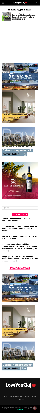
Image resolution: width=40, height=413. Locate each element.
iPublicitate (20, 410)
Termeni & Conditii (30, 396)
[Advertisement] (20, 41)
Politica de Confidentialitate (13, 396)
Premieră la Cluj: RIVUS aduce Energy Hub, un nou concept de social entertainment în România (19, 228)
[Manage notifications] (35, 408)
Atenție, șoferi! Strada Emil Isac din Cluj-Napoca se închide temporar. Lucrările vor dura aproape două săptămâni (20, 259)
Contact (21, 399)
